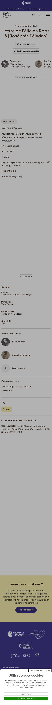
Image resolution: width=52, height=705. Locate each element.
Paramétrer (26, 694)
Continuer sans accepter (40, 671)
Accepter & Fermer (26, 699)
